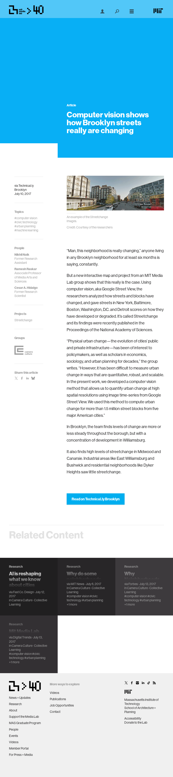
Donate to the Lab (135, 722)
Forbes (133, 584)
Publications (58, 699)
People (13, 729)
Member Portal (19, 748)
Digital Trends (22, 637)
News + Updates (20, 698)
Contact (55, 712)
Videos (13, 742)
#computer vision (78, 596)
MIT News (77, 584)
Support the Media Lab (24, 717)
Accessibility (132, 718)
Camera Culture (22, 600)
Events (13, 736)
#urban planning (92, 600)
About (13, 710)
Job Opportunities (62, 705)
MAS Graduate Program (25, 723)
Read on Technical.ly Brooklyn (96, 499)
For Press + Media (21, 755)
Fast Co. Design (23, 592)
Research (15, 704)
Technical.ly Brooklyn (24, 188)
